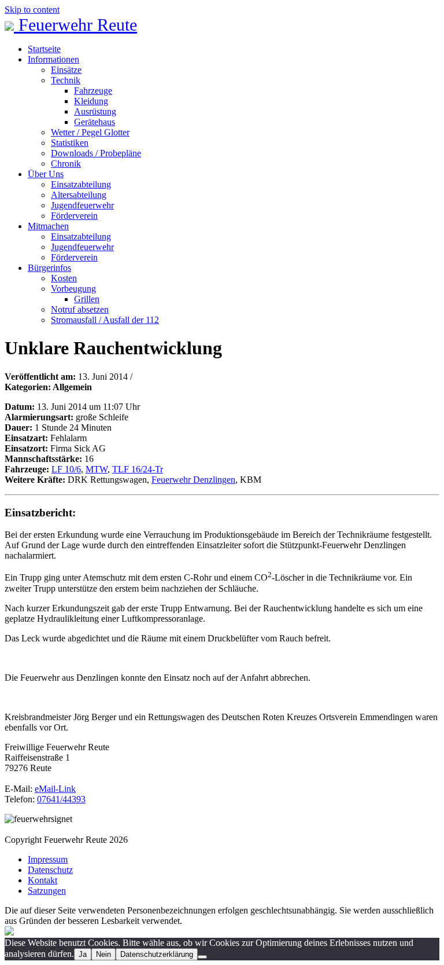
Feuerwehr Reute (75, 24)
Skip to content (32, 9)
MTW (97, 469)
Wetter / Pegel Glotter (90, 132)
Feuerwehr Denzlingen (193, 480)
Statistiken (69, 143)
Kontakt (42, 880)
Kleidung (91, 101)
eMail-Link (55, 789)
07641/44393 (61, 799)
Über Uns (46, 174)
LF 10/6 (66, 469)
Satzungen (47, 891)
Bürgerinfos (49, 268)
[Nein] (202, 957)
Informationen (53, 59)
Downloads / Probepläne (96, 153)
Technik (65, 80)
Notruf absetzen (80, 309)
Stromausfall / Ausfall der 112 (105, 320)
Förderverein (74, 216)
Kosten (64, 278)
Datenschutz (50, 870)
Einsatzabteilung (81, 184)
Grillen (86, 299)
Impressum (48, 859)
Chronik (66, 163)
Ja (83, 954)
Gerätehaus (94, 122)
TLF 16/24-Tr (137, 469)
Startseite (44, 49)
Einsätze (66, 70)
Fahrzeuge (93, 91)
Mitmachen (48, 226)
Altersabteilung (78, 195)
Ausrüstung (95, 111)
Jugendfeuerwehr (82, 205)
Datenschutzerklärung (156, 954)
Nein (103, 954)
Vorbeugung (73, 288)
